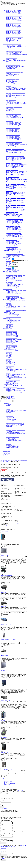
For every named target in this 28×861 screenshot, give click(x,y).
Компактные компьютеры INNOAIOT (14, 18)
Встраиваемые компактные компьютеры (12, 10)
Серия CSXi (8, 303)
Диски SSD (8, 63)
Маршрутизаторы (10, 98)
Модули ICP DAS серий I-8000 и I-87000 (15, 174)
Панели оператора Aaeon (11, 240)
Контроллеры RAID (10, 278)
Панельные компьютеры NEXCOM (13, 139)
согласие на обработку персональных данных (13, 846)
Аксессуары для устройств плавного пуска (15, 300)
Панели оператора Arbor (11, 242)
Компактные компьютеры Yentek (13, 12)
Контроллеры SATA (10, 75)
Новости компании (10, 417)
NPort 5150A (3, 541)
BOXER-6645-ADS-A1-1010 (7, 624)
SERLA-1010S (4, 737)
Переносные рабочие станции (12, 116)
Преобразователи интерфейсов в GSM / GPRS (16, 102)
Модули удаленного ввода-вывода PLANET (15, 209)
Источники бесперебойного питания (14, 276)
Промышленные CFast (11, 269)
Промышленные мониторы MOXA (13, 233)
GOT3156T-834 (4, 670)
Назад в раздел (4, 481)
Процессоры (8, 70)
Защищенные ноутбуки (11, 307)
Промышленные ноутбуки (11, 146)
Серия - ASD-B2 (9, 324)
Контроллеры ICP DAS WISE (12, 167)
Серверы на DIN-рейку (11, 389)
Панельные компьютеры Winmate (13, 143)
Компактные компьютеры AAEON (13, 13)
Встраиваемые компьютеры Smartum (14, 51)
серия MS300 (9, 319)
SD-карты (8, 265)
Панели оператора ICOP (11, 248)
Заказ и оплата (9, 407)
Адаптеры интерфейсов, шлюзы (13, 83)
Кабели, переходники (10, 277)
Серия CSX (8, 301)
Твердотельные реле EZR (11, 332)
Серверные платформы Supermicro (13, 287)
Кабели (7, 76)
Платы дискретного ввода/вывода (13, 293)
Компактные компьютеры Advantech (14, 16)
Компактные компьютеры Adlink (13, 21)
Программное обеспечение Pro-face (13, 314)
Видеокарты (8, 273)
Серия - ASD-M (9, 326)
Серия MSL (8, 327)
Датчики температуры (11, 381)
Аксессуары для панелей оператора (13, 249)
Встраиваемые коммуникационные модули (15, 89)
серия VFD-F (9, 356)
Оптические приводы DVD (12, 68)
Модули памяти (9, 282)
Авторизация (3, 848)
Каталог (6, 460)
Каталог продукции (7, 421)
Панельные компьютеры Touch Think (14, 142)
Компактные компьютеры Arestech (13, 17)
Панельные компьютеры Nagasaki (13, 138)
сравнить (8, 476)
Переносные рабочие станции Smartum (14, 53)
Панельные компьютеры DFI (12, 129)
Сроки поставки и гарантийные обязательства (16, 410)
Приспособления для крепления (13, 376)
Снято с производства (12, 460)
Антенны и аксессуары (11, 87)
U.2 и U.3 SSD (9, 266)
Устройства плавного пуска (9, 299)
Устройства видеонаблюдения (9, 343)
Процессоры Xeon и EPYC (12, 285)
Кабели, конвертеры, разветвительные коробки (16, 91)
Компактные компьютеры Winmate (13, 38)
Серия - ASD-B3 (9, 325)
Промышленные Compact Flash (12, 270)
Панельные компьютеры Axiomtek (13, 114)
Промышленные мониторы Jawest (13, 217)
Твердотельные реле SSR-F (12, 340)
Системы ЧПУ (9, 361)
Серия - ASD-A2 (9, 322)
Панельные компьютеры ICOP (12, 131)
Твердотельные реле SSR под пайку (14, 339)
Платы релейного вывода (11, 294)
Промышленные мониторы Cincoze (13, 230)
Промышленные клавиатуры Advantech (14, 254)
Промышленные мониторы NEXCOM (14, 236)
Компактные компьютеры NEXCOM (14, 20)
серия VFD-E (9, 363)
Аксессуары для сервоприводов (13, 320)
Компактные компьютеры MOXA (13, 32)
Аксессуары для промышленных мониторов (15, 237)
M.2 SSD (8, 259)
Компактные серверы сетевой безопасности (15, 388)
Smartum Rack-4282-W (5, 700)
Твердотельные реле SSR (11, 338)
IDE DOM (8, 258)
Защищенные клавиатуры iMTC (13, 256)
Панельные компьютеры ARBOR (13, 125)
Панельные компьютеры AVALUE (13, 152)
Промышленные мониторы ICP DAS (14, 231)
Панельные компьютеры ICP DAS (13, 119)
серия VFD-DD (9, 353)
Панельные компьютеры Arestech (13, 126)
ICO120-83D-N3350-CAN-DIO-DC (8, 639)
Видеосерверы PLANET (11, 345)
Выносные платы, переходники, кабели (14, 297)
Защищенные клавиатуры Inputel (13, 251)
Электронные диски (7, 257)
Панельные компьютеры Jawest (13, 135)
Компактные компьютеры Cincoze (13, 26)
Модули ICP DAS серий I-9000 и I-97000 (15, 175)
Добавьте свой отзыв (5, 525)
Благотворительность (10, 411)
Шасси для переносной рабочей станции (15, 117)
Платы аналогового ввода (11, 291)
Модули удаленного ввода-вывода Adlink (15, 184)
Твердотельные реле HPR (11, 333)
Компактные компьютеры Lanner (13, 31)
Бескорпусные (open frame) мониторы (14, 223)
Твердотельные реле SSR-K (12, 341)
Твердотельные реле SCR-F (12, 335)
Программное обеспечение (9, 312)
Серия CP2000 (9, 367)
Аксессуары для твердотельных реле (14, 329)
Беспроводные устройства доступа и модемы (16, 88)
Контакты (8, 405)
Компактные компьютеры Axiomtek (14, 11)
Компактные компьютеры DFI (12, 19)
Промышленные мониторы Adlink (13, 227)
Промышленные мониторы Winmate (14, 234)
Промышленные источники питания (14, 69)
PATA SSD (8, 262)
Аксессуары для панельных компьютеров (15, 149)
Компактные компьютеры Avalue (13, 25)
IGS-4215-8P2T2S (4, 752)
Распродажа (5, 452)
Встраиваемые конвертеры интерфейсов (15, 90)
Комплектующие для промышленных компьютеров (14, 60)
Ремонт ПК (5, 454)
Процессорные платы (10, 62)
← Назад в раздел (4, 531)
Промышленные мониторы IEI (12, 221)
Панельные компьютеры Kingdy (13, 136)
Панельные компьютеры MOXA (13, 137)
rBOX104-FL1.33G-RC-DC (6, 769)
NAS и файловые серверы (11, 58)
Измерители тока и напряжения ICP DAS (15, 156)
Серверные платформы (11, 59)
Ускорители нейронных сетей (12, 74)
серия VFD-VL (9, 360)
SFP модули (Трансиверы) (11, 81)
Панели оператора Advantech (12, 241)
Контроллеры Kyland (10, 168)
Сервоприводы (6, 318)
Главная (2, 460)
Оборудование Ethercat (11, 100)
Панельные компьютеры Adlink (13, 123)
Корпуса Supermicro (10, 279)
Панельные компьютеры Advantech (13, 124)
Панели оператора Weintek (12, 247)
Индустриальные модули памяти (13, 65)
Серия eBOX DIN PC (10, 39)
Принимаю (3, 859)
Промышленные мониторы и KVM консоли (13, 214)
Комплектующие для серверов (10, 271)
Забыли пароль (4, 808)
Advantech (17, 523)
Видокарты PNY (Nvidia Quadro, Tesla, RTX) (15, 275)
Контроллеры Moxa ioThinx (12, 170)
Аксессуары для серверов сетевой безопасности (16, 392)
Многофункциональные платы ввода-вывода (16, 290)
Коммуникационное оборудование (11, 77)
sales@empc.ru (10, 397)
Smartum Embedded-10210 (6, 575)
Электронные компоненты (9, 384)
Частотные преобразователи (9, 349)
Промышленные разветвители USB (14, 107)
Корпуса (7, 61)
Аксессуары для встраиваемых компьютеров (16, 42)
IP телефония (9, 110)
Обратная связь (6, 453)
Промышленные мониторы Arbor (13, 228)
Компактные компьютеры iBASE (13, 27)
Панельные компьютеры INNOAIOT (14, 133)
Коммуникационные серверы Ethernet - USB (15, 95)
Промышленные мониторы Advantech (14, 220)
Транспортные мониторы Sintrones (13, 235)
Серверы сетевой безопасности (10, 387)
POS (7, 147)
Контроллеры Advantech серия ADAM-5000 (15, 158)
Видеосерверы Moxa (10, 347)
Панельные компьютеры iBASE (13, 130)
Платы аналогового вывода (12, 292)
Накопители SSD (9, 283)
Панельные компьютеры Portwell (13, 140)
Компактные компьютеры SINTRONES (14, 37)
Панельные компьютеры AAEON (13, 122)
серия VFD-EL (9, 355)
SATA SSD (8, 264)
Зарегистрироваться (5, 813)
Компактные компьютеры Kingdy (13, 30)
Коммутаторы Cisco (10, 96)
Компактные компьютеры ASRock (13, 24)
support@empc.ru (11, 398)
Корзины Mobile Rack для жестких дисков (15, 66)
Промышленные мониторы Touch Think (14, 219)
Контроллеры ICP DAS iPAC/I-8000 (13, 163)
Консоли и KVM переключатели (13, 215)
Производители (6, 451)
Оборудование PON (10, 101)
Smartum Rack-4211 (5, 592)
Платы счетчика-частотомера (12, 296)
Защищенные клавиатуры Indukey (13, 252)
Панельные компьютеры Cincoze (13, 128)
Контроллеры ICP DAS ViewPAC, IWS (14, 166)
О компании (6, 403)
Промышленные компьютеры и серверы (12, 44)
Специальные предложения (9, 783)
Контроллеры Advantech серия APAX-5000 (15, 159)
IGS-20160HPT (4, 720)
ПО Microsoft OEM (10, 313)
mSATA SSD (8, 261)
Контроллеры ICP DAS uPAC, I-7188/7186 (15, 165)
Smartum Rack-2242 (5, 606)
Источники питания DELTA (12, 350)
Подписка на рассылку (11, 419)
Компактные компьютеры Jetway (13, 14)
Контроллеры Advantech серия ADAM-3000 (15, 157)
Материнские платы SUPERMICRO (14, 280)
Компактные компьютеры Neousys (13, 34)
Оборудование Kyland (10, 111)
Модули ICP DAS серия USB (12, 178)
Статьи (7, 418)
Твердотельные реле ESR (11, 331)
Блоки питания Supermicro (11, 272)
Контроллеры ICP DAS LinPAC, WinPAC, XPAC (16, 164)
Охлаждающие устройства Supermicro (14, 284)
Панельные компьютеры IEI (12, 132)
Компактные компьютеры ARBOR (13, 23)
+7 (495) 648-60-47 (5, 395)
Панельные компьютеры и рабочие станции (13, 112)
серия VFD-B (9, 352)
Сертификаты (9, 412)
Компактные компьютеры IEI (12, 28)
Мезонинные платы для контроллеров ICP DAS (16, 171)
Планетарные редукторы (11, 321)
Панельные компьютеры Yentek (13, 115)
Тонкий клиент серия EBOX (12, 40)
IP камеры (8, 348)
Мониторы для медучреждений (13, 226)
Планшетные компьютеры (11, 308)
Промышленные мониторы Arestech (14, 229)
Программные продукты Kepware (13, 317)
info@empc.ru (11, 396)
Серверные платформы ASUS (12, 286)
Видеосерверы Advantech (11, 346)
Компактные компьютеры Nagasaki (13, 33)
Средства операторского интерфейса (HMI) (12, 238)
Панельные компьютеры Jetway (13, 118)
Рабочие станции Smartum (11, 56)
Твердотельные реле (7, 328)
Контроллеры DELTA (10, 160)
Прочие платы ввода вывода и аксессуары (15, 298)
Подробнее (3, 858)
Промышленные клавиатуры (9, 250)
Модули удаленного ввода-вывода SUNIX (15, 210)
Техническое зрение (10, 362)
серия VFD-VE (9, 359)
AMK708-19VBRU (5, 655)
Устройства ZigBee (10, 109)
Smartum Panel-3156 (5, 555)
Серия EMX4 (9, 305)
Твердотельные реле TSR (11, 342)
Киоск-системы (9, 121)
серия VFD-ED (9, 354)
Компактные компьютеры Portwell (13, 35)
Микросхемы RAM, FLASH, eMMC (14, 385)
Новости (5, 413)
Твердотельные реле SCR (11, 334)
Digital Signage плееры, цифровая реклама (15, 41)
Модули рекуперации (10, 382)
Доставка (8, 409)
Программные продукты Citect (12, 315)
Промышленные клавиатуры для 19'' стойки (15, 255)
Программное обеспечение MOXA (13, 105)
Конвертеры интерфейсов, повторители (14, 97)
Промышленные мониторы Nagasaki (14, 222)
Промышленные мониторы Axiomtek (14, 216)
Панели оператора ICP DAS (12, 244)
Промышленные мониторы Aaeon (13, 224)
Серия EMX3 (9, 304)
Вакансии (8, 406)
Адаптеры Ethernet (10, 82)
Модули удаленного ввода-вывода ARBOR (15, 192)
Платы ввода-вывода (7, 289)
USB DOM (8, 268)
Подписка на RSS (10, 420)
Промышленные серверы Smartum (13, 45)
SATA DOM (8, 263)
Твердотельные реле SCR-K (12, 336)
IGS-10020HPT (4, 688)
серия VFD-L (9, 357)
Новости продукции (10, 414)
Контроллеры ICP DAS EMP (12, 161)
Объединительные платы (11, 67)
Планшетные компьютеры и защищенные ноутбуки (14, 306)
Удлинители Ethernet (10, 108)
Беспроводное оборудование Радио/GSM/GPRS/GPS (12, 212)
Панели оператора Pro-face (12, 245)
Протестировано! (9, 416)
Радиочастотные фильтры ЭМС (13, 380)
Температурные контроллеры (12, 383)
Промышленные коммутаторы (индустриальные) (12, 80)
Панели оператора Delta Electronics (13, 243)
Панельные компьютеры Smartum (13, 52)
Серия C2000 (9, 368)
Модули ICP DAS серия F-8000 (12, 177)
